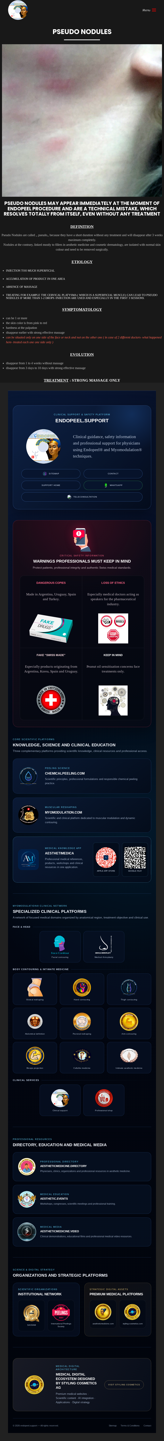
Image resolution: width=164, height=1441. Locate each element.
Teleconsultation (85, 497)
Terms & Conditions (130, 1425)
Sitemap (54, 474)
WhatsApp (116, 485)
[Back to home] (18, 10)
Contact (113, 474)
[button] (149, 10)
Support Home (51, 485)
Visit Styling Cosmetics (124, 1385)
